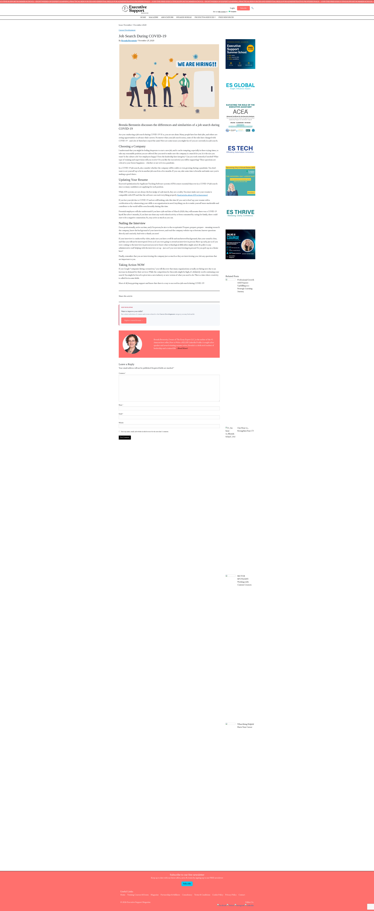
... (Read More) (182, 348)
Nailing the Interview (132, 223)
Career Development (127, 30)
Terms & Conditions (202, 895)
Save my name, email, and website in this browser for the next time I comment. (145, 431)
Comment (122, 373)
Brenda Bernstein (129, 41)
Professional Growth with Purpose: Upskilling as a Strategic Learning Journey (245, 286)
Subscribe (243, 8)
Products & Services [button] (204, 17)
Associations (167, 17)
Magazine (153, 17)
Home (143, 17)
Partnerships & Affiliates (170, 895)
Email (121, 414)
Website (121, 423)
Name (121, 405)
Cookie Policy (217, 895)
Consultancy (187, 895)
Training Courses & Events (138, 895)
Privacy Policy (231, 895)
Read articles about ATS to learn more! (192, 195)
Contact (242, 895)
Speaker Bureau (184, 17)
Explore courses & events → (133, 320)
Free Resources (226, 17)
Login (232, 8)
